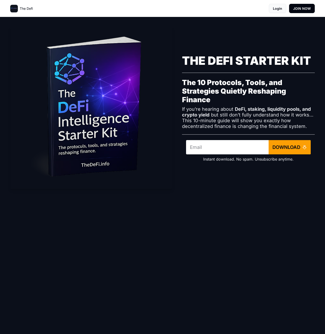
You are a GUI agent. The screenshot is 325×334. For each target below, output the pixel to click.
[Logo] (14, 8)
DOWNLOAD (286, 147)
